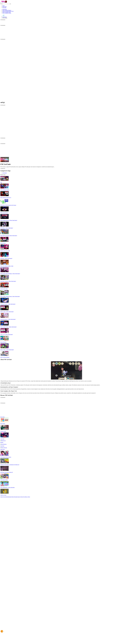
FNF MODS (4, 9)
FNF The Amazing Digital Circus (8, 11)
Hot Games (4, 7)
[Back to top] (66, 628)
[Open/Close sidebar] (0, 2)
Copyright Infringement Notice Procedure (10, 496)
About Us (2, 496)
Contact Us (19, 496)
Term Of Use (23, 496)
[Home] (3, 16)
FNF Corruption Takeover (6, 10)
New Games (4, 6)
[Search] (10, 3)
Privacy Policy (27, 496)
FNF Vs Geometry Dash (6, 12)
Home (3, 5)
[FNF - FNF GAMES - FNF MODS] (4, 2)
